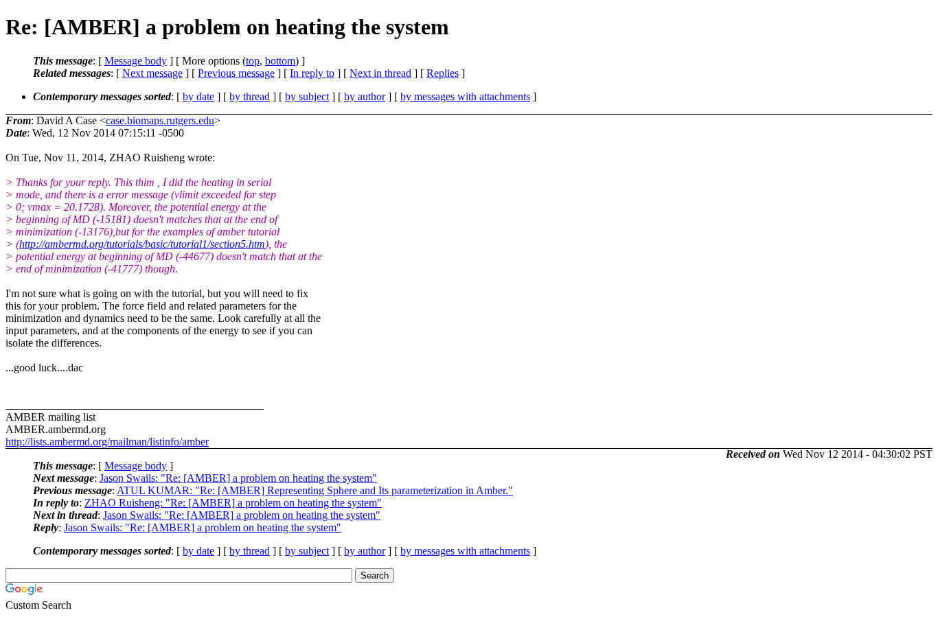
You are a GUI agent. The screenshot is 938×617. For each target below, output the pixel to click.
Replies (442, 73)
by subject (307, 96)
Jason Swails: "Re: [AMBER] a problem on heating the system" (238, 478)
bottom (280, 61)
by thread (249, 96)
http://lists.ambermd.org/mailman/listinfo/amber (107, 441)
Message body (135, 61)
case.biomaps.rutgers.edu (160, 120)
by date (198, 96)
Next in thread (380, 73)
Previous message (236, 73)
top (253, 61)
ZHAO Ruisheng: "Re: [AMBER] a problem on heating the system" (233, 503)
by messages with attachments (465, 96)
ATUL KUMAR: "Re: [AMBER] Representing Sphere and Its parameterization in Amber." (315, 490)
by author (364, 96)
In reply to (312, 73)
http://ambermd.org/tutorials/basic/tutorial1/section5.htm (142, 244)
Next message (152, 73)
